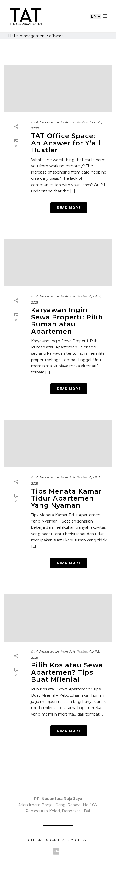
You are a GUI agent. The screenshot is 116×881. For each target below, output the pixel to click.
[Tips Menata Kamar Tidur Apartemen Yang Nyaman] (58, 442)
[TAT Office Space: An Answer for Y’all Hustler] (58, 87)
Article (70, 122)
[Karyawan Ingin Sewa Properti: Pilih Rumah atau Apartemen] (58, 261)
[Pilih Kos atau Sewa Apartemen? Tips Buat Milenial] (58, 616)
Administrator (47, 122)
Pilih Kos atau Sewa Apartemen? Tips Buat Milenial (67, 672)
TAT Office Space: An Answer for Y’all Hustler (65, 143)
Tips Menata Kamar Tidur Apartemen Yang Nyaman (66, 498)
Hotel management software (36, 35)
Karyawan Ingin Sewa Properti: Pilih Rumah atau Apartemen (67, 320)
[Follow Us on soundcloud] (56, 851)
